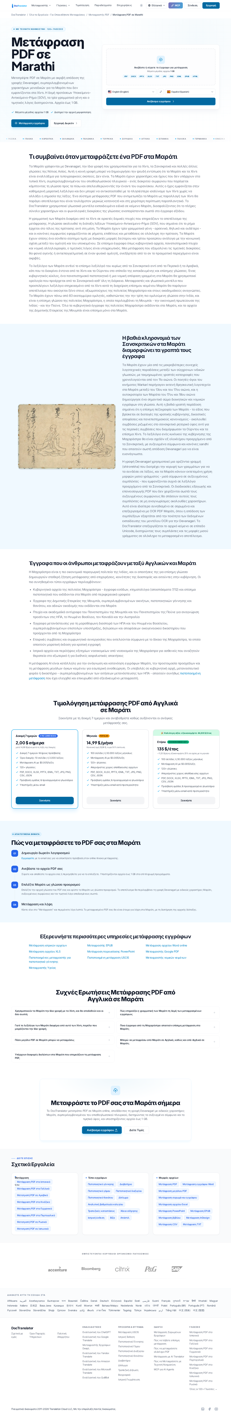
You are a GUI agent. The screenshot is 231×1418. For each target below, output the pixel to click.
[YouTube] (216, 1409)
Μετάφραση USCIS (128, 1332)
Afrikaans (12, 1300)
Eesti (137, 1300)
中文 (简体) (184, 1310)
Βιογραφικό (124, 1374)
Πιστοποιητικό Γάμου (129, 1346)
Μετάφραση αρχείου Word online (166, 945)
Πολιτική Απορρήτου (63, 1335)
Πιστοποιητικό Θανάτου (130, 1355)
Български (53, 1300)
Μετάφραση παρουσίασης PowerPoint (110, 951)
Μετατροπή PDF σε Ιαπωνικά (33, 1228)
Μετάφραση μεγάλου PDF (173, 1190)
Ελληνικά (116, 1300)
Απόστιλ (124, 1217)
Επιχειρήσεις (124, 5)
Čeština (84, 1300)
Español (128, 1300)
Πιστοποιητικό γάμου (99, 1190)
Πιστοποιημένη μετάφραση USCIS (108, 957)
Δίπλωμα (123, 1197)
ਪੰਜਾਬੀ (156, 1305)
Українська (150, 1310)
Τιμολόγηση (82, 5)
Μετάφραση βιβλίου (169, 1217)
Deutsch (104, 1300)
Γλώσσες (61, 5)
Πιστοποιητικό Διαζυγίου (131, 1351)
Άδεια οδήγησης (129, 1210)
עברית (186, 1300)
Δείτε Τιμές (136, 1130)
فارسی (145, 1300)
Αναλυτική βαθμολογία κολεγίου (105, 1204)
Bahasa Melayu (110, 1305)
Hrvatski (202, 1300)
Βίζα (112, 1217)
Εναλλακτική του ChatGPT (97, 1332)
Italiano (23, 1305)
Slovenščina (39, 1310)
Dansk (94, 1300)
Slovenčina (24, 1310)
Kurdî (78, 1305)
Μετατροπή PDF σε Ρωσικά (32, 1221)
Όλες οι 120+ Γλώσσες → (203, 1389)
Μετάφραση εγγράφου (32, 123)
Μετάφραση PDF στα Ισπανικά (33, 1181)
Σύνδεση (193, 5)
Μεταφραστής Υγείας (42, 967)
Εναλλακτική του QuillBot (96, 1377)
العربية (23, 1300)
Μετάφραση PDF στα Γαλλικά (33, 1188)
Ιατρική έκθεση (96, 1217)
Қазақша (59, 1305)
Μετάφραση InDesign (198, 1217)
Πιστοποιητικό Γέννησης (131, 1341)
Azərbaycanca (36, 1300)
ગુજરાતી (176, 1300)
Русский (11, 1310)
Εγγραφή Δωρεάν (64, 123)
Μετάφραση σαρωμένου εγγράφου (178, 1197)
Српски (61, 1310)
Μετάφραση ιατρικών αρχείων (48, 945)
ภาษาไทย (101, 1310)
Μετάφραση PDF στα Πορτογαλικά (36, 1215)
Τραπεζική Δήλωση (128, 1370)
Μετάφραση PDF (168, 1184)
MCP (177, 5)
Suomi (155, 1300)
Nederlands (127, 1305)
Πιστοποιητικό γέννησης (101, 1184)
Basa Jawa (45, 1305)
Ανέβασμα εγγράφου (100, 1130)
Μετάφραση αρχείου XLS (45, 951)
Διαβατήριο (126, 1184)
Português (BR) (178, 1305)
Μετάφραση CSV (168, 1224)
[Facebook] (209, 1409)
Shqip (51, 1310)
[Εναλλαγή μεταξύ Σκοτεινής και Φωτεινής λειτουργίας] (141, 5)
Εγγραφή (211, 5)
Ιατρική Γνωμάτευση (129, 1379)
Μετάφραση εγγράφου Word (198, 1184)
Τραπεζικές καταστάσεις (101, 1210)
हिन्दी (194, 1300)
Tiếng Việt (171, 1310)
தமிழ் (82, 1310)
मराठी (97, 1305)
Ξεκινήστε (44, 800)
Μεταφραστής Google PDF (162, 951)
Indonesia (12, 1305)
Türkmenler (114, 1310)
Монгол (88, 1305)
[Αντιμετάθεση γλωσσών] (161, 92)
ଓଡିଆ (147, 1305)
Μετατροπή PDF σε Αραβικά (32, 1195)
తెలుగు (90, 1310)
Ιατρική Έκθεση (126, 1336)
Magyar (214, 1300)
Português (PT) (196, 1305)
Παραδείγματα (103, 5)
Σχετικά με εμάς (17, 1335)
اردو (161, 1310)
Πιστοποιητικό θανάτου (100, 1197)
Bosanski (72, 1300)
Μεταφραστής (39, 5)
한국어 (69, 1305)
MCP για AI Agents (164, 1369)
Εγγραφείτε (27, 858)
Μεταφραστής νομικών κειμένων (166, 957)
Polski (164, 1305)
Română (211, 1305)
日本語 (33, 1305)
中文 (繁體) (198, 1310)
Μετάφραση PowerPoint (172, 1210)
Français (165, 1300)
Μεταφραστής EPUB (100, 945)
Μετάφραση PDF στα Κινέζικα (33, 1201)
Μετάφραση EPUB (200, 1210)
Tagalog (127, 1310)
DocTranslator (22, 1328)
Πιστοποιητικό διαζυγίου (129, 1190)
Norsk (139, 1305)
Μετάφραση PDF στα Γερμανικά (34, 1208)
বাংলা (63, 1300)
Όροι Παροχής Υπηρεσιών (37, 1335)
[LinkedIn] (202, 1409)
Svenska (72, 1310)
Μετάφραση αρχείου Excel (173, 1204)
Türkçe (137, 1310)
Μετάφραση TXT (192, 1224)
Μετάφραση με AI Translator (169, 1356)
